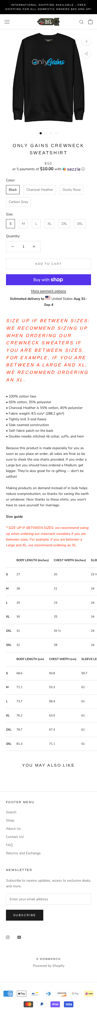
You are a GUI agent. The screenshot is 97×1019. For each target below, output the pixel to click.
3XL (80, 223)
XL (50, 223)
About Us (13, 828)
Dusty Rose (72, 189)
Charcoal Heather (39, 189)
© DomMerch (48, 958)
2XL (64, 223)
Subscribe (24, 915)
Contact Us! (15, 836)
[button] (48, 169)
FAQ (9, 845)
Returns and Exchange (23, 853)
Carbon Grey (18, 201)
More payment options (48, 291)
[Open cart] (90, 21)
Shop (10, 820)
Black (13, 189)
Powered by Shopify (48, 965)
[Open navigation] (6, 22)
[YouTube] (19, 937)
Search (11, 812)
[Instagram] (7, 937)
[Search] (81, 22)
